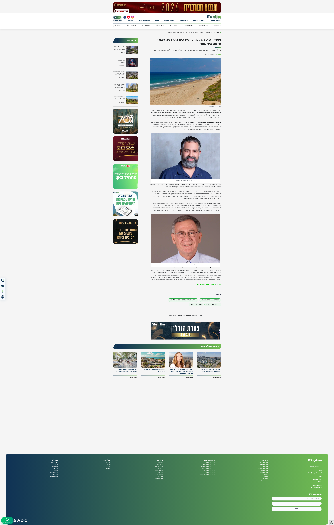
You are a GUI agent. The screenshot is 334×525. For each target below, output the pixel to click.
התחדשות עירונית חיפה (209, 470)
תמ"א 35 (160, 476)
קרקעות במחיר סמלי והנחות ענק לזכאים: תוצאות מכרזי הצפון (119, 98)
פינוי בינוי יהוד (264, 470)
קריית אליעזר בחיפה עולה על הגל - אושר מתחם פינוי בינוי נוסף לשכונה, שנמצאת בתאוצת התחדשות (119, 48)
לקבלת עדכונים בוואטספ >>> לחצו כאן (209, 284)
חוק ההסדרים (159, 478)
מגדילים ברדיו (131, 26)
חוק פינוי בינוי (264, 480)
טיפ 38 (108, 464)
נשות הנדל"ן (160, 26)
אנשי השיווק (117, 26)
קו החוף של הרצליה (212, 304)
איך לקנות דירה (159, 466)
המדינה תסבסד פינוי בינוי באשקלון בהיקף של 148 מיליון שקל (119, 86)
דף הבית (216, 32)
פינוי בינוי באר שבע (263, 462)
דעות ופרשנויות (144, 21)
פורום (56, 464)
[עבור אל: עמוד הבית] (214, 17)
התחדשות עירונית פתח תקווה (207, 466)
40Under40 (146, 26)
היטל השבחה (159, 474)
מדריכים (131, 21)
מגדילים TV (184, 21)
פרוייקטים (265, 478)
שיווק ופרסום (117, 21)
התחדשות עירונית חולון (209, 464)
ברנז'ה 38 (107, 462)
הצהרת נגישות (54, 472)
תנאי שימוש (55, 474)
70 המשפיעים (174, 26)
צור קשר (56, 470)
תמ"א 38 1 (107, 466)
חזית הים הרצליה (196, 304)
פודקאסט (217, 26)
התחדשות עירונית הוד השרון (207, 474)
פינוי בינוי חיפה (264, 472)
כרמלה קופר (218, 54)
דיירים (157, 21)
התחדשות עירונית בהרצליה (210, 300)
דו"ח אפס (160, 472)
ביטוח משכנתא (159, 470)
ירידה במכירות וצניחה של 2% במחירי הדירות (119, 60)
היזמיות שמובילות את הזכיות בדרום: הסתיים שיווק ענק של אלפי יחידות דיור (119, 73)
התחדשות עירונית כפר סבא (208, 462)
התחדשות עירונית (199, 21)
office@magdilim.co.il (314, 473)
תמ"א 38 (107, 460)
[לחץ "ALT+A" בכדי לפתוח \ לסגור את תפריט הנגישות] (331, 522)
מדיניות (266, 476)
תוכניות (266, 474)
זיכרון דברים (160, 464)
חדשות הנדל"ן (216, 21)
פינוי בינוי (264, 460)
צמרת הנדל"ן (189, 26)
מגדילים (55, 460)
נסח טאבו (160, 462)
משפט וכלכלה (169, 21)
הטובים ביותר (203, 26)
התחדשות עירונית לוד (209, 472)
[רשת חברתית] (132, 17)
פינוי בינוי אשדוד (264, 464)
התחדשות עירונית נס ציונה (208, 468)
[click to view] (167, 7)
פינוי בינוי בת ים (264, 466)
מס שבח (160, 468)
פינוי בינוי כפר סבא (263, 468)
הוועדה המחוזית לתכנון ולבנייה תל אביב (183, 300)
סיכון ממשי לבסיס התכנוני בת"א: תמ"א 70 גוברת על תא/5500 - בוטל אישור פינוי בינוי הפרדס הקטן (181, 371)
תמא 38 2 (107, 468)
